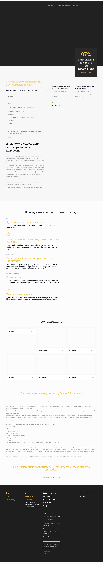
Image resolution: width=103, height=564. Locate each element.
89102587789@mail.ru (12, 500)
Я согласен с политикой (22, 117)
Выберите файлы (30, 107)
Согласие (11, 114)
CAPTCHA (11, 120)
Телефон (11, 96)
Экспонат (12, 331)
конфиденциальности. (29, 117)
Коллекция (43, 350)
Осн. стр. (82, 496)
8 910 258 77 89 (29, 500)
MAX (26, 509)
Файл (9, 103)
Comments (46, 536)
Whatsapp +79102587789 (32, 504)
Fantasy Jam (89, 492)
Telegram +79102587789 (31, 506)
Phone (10, 123)
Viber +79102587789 (30, 502)
